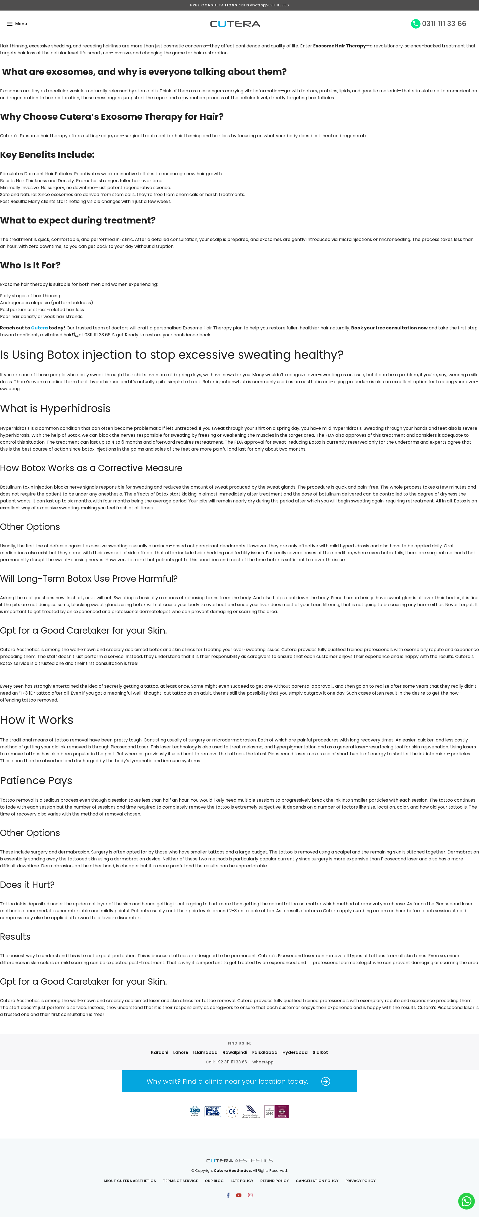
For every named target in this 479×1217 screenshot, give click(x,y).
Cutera (39, 328)
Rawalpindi (235, 1052)
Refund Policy (274, 1180)
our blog (214, 1180)
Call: (226, 1062)
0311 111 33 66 (444, 24)
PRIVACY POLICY (360, 1180)
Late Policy (242, 1180)
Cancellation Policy (317, 1180)
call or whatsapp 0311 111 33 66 (264, 5)
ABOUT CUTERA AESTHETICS (129, 1180)
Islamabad (205, 1052)
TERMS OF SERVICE (180, 1180)
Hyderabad (295, 1052)
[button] (9, 24)
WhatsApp (263, 1062)
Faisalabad (264, 1052)
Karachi (159, 1052)
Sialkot (320, 1052)
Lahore (180, 1052)
